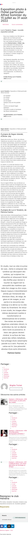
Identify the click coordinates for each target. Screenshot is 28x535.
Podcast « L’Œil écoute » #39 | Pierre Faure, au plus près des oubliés (18, 400)
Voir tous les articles (16, 389)
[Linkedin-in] (12, 526)
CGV (11, 530)
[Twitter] (5, 526)
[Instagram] (9, 526)
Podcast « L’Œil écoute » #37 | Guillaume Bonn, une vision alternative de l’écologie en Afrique (18, 464)
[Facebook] (2, 526)
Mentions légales (4, 530)
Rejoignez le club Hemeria (9, 497)
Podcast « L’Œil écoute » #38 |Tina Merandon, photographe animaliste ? (18, 432)
